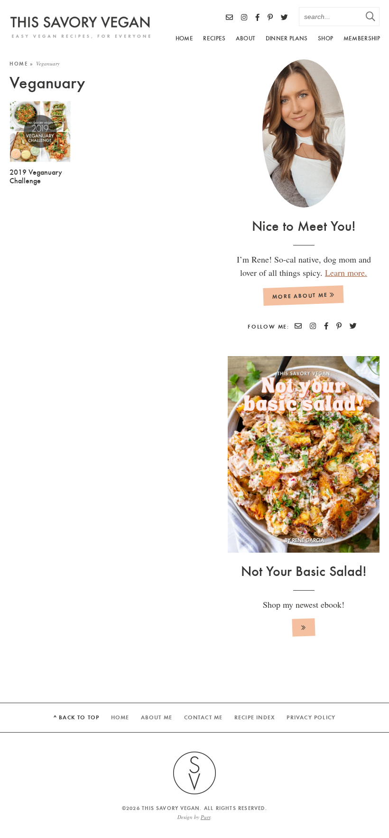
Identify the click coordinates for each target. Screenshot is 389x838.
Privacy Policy (311, 717)
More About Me (301, 295)
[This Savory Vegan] (80, 27)
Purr (205, 816)
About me (157, 717)
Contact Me (203, 717)
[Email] (229, 17)
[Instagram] (244, 17)
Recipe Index (254, 717)
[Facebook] (257, 17)
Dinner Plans (287, 38)
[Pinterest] (270, 17)
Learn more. (346, 272)
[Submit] (370, 16)
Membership (361, 38)
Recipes (214, 38)
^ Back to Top (77, 717)
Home (184, 38)
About (246, 38)
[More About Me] (304, 133)
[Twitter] (284, 17)
